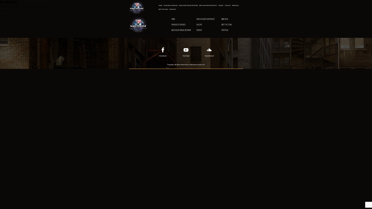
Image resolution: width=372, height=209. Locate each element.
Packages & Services (171, 5)
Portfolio (172, 9)
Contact (228, 5)
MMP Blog (235, 5)
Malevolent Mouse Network (188, 5)
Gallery (220, 5)
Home (160, 5)
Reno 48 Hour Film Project (208, 5)
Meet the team (163, 9)
